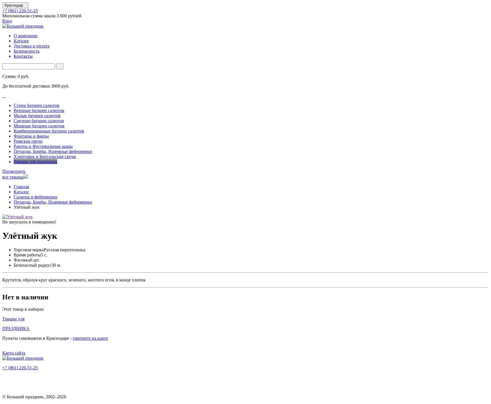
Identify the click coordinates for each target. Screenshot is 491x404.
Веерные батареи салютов (39, 110)
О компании (26, 35)
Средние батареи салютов (39, 120)
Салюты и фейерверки (35, 196)
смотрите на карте (90, 338)
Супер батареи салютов (36, 105)
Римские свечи (28, 141)
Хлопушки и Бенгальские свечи (45, 156)
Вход (7, 20)
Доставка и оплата (31, 45)
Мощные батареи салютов (39, 125)
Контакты (23, 56)
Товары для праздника (35, 161)
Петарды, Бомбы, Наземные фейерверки (53, 151)
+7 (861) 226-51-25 (20, 10)
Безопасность (26, 51)
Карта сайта (13, 353)
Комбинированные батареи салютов (49, 131)
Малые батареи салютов (37, 115)
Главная (21, 186)
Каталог (21, 40)
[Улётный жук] (17, 216)
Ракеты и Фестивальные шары (43, 146)
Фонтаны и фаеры (31, 136)
